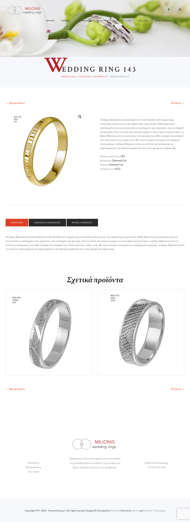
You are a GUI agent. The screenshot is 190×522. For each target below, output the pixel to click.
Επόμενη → (177, 389)
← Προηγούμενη (15, 389)
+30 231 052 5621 (156, 467)
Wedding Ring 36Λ (49, 296)
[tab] (17, 223)
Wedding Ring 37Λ (141, 296)
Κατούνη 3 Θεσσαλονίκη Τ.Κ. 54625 (33, 467)
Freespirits (115, 510)
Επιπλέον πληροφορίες (47, 222)
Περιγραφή (17, 222)
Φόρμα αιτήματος (82, 222)
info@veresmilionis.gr (156, 463)
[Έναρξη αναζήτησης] (131, 117)
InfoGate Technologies (154, 510)
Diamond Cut (119, 160)
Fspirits (135, 510)
